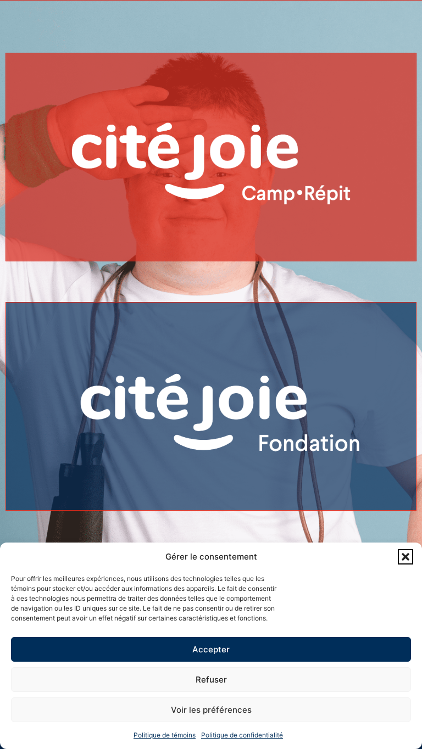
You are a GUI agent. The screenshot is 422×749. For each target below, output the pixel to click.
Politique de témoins (165, 735)
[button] (405, 556)
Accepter (211, 649)
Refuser (211, 679)
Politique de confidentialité (242, 735)
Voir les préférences (211, 710)
